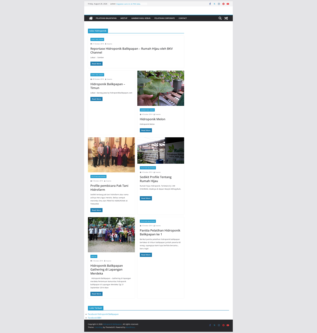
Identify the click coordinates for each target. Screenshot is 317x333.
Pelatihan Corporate (164, 18)
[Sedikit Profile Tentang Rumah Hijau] (160, 150)
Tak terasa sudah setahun (127, 4)
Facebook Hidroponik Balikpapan (103, 314)
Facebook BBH (94, 317)
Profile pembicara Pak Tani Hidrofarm (109, 187)
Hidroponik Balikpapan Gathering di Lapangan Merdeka (106, 269)
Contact (183, 18)
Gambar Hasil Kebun (140, 18)
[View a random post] (226, 18)
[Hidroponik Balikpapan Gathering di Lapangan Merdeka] (111, 234)
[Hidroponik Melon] (160, 88)
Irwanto (109, 44)
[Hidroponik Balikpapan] (91, 18)
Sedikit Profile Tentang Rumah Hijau (156, 179)
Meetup (123, 18)
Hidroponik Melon (152, 119)
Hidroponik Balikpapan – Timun (107, 86)
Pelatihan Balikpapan (106, 18)
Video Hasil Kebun (97, 39)
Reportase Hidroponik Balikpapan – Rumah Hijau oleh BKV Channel (131, 50)
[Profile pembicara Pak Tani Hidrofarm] (111, 154)
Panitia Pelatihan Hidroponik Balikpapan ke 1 (160, 232)
